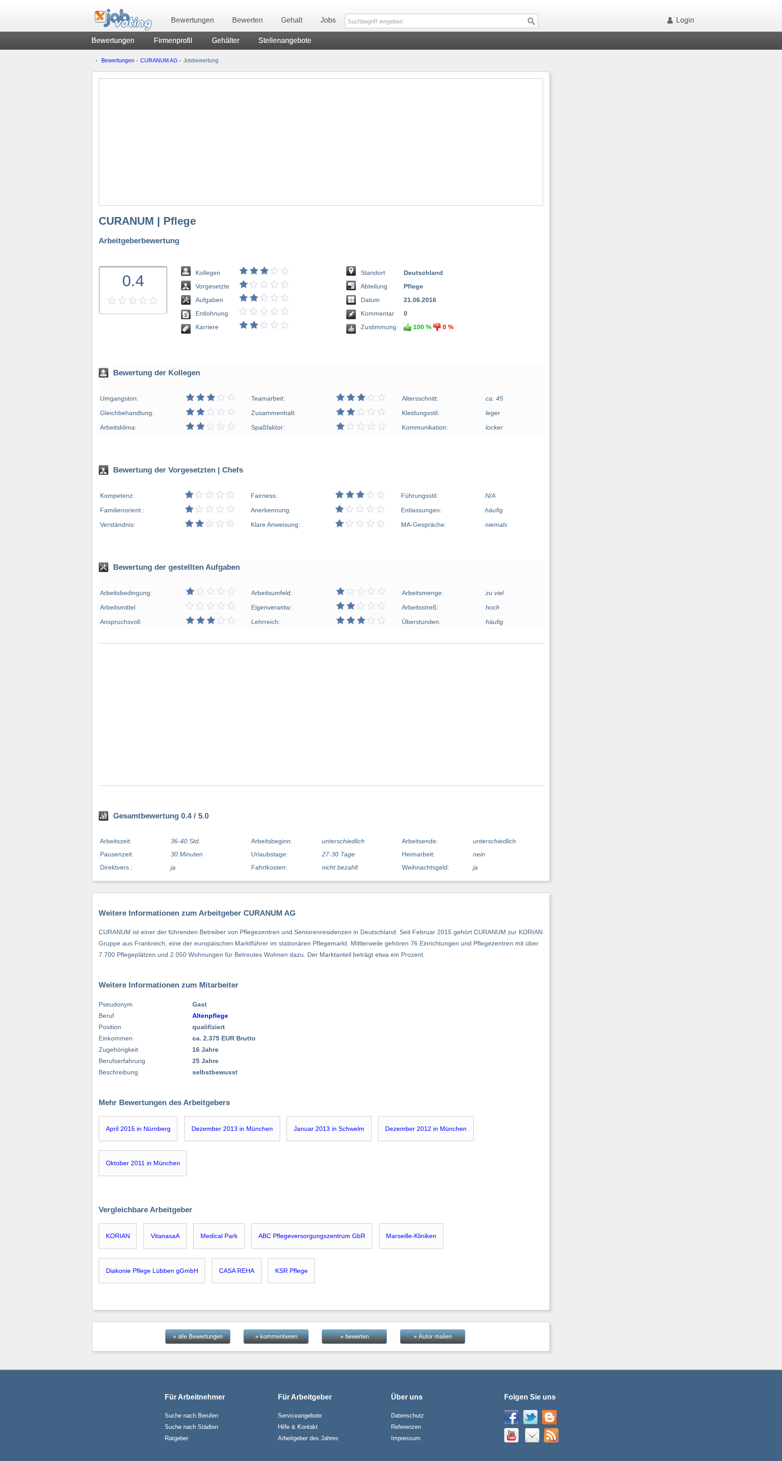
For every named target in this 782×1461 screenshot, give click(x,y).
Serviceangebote (300, 1415)
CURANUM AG (158, 60)
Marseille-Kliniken (411, 1235)
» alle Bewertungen (198, 1336)
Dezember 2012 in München (426, 1128)
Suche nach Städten (191, 1426)
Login (685, 20)
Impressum (405, 1438)
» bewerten (354, 1336)
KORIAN (118, 1235)
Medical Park (219, 1235)
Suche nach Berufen (191, 1415)
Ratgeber (176, 1438)
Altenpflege (210, 1015)
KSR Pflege (291, 1270)
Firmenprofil (173, 40)
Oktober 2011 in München (143, 1163)
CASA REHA (236, 1270)
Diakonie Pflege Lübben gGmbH (152, 1270)
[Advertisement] (320, 142)
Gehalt (291, 20)
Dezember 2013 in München (232, 1128)
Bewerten (247, 20)
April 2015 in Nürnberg (138, 1128)
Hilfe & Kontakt (298, 1426)
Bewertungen (192, 20)
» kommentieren (276, 1336)
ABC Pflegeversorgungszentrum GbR (311, 1235)
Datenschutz (407, 1415)
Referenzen (406, 1426)
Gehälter (225, 40)
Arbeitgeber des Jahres (308, 1438)
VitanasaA (165, 1235)
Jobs (328, 20)
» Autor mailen (433, 1336)
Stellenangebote (284, 40)
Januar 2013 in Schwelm (329, 1128)
